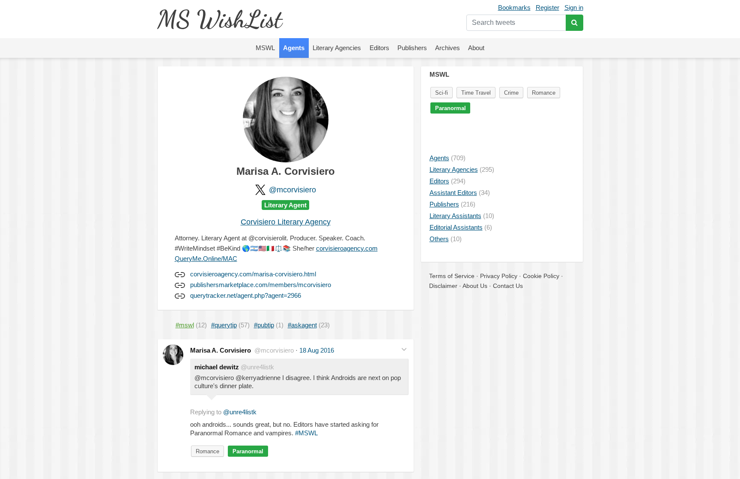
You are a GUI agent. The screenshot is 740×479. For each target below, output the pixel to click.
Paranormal (248, 451)
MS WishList (219, 19)
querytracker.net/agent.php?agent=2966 (245, 295)
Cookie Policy (541, 275)
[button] (404, 349)
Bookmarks (514, 7)
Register (547, 7)
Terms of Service (451, 275)
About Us (474, 285)
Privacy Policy (498, 275)
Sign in (573, 7)
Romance (207, 451)
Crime (511, 93)
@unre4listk (240, 412)
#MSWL (306, 433)
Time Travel (476, 93)
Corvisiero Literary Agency (286, 222)
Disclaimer (443, 285)
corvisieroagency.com (347, 248)
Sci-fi (441, 93)
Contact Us (508, 285)
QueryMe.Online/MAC (206, 258)
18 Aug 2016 (316, 350)
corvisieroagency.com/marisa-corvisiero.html (253, 274)
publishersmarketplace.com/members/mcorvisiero (260, 284)
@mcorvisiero (292, 190)
